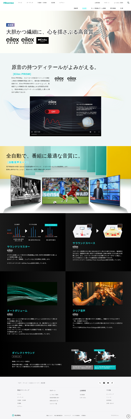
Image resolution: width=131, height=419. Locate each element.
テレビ (20, 2)
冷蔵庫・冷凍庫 (42, 2)
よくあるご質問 (118, 3)
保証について (49, 415)
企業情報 (97, 3)
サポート (107, 3)
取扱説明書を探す (54, 397)
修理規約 (84, 415)
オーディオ (30, 2)
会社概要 (82, 394)
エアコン (62, 2)
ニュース (108, 397)
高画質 (76, 8)
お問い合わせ (110, 403)
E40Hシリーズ (34, 383)
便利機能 (113, 8)
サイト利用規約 (76, 415)
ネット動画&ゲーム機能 (98, 8)
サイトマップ (68, 415)
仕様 (121, 8)
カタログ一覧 (53, 403)
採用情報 (108, 400)
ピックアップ (110, 394)
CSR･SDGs (83, 397)
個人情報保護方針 (58, 415)
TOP (19, 383)
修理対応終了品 (54, 400)
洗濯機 (53, 2)
